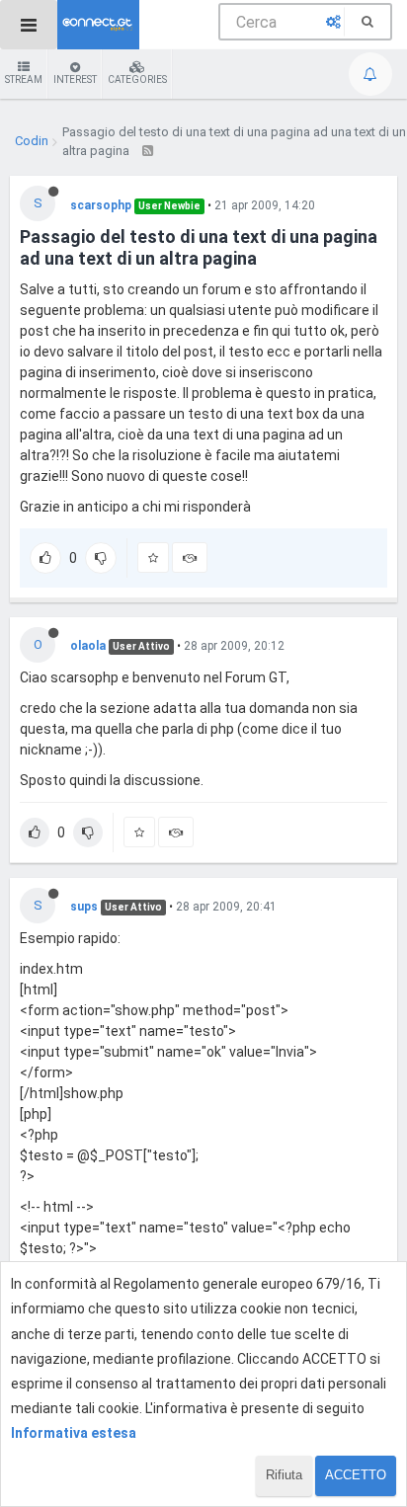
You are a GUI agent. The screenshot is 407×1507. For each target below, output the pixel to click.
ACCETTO (355, 1474)
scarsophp (100, 205)
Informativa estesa (73, 1433)
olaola (88, 646)
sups (84, 906)
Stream (23, 79)
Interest (75, 79)
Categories (137, 79)
